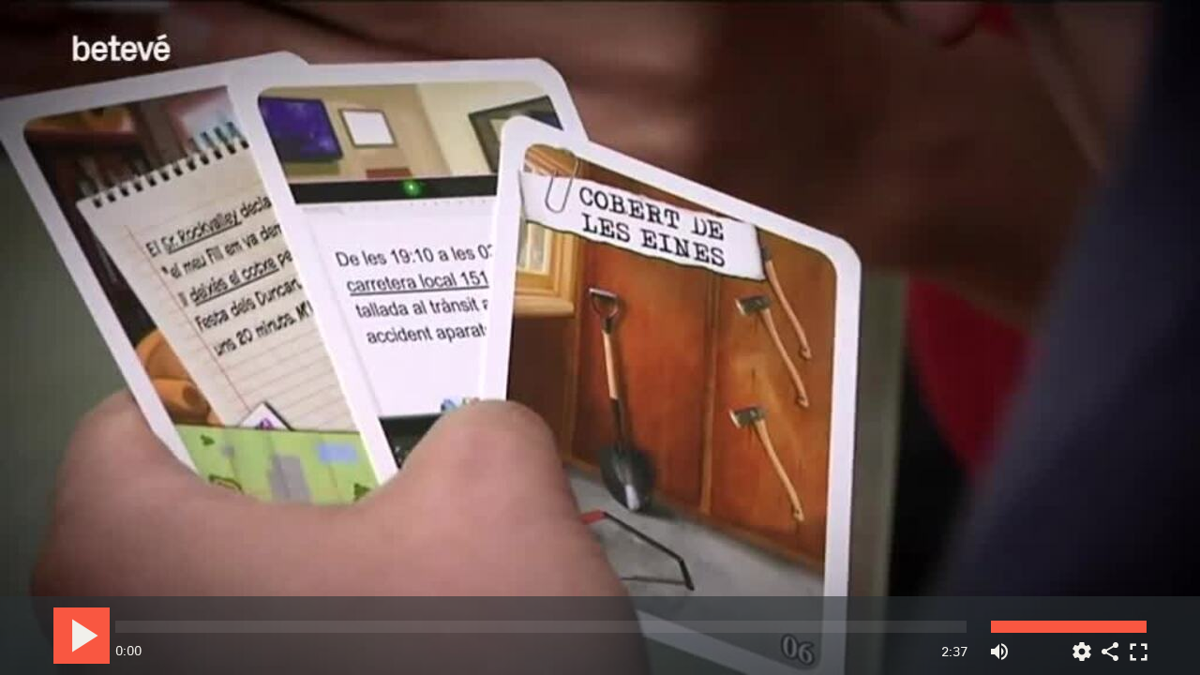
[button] (601, 339)
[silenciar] (999, 644)
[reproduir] (81, 636)
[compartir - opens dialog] (1110, 644)
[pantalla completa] (1138, 644)
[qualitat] (1082, 644)
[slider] (541, 627)
